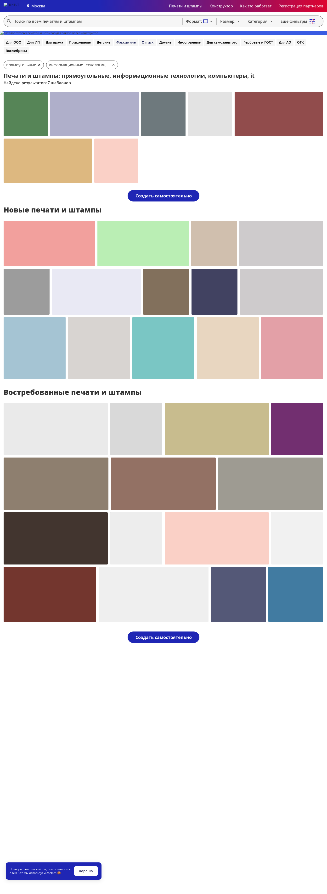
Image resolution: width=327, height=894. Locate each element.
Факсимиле (126, 42)
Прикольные (80, 42)
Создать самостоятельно (163, 196)
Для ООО (13, 42)
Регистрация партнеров (301, 6)
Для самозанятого (222, 42)
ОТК (300, 42)
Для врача (54, 42)
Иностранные (189, 42)
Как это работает (255, 6)
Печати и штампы (185, 6)
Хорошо (86, 871)
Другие (165, 42)
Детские (103, 42)
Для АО (285, 42)
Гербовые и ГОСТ (258, 42)
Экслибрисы (16, 50)
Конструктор (221, 6)
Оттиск (147, 42)
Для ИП (33, 42)
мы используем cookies (40, 873)
